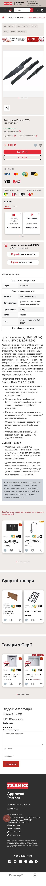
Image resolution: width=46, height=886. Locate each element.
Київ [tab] (7, 206)
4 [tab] (22, 98)
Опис (6, 31)
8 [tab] (28, 98)
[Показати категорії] (35, 875)
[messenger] (36, 861)
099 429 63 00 (14, 829)
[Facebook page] (10, 861)
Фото (13, 31)
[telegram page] (15, 861)
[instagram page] (20, 861)
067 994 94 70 (14, 835)
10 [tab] (28, 562)
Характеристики (22, 26)
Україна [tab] (15, 206)
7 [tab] (26, 98)
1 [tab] (19, 98)
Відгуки (34, 26)
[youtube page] (31, 861)
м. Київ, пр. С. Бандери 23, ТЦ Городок (24, 817)
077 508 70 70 (14, 832)
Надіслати (11, 764)
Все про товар (9, 26)
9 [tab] (27, 562)
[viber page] (25, 861)
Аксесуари (21, 31)
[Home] (8, 3)
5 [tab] (24, 98)
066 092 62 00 (12, 809)
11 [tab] (29, 562)
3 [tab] (21, 98)
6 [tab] (25, 98)
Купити (22, 151)
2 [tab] (20, 98)
